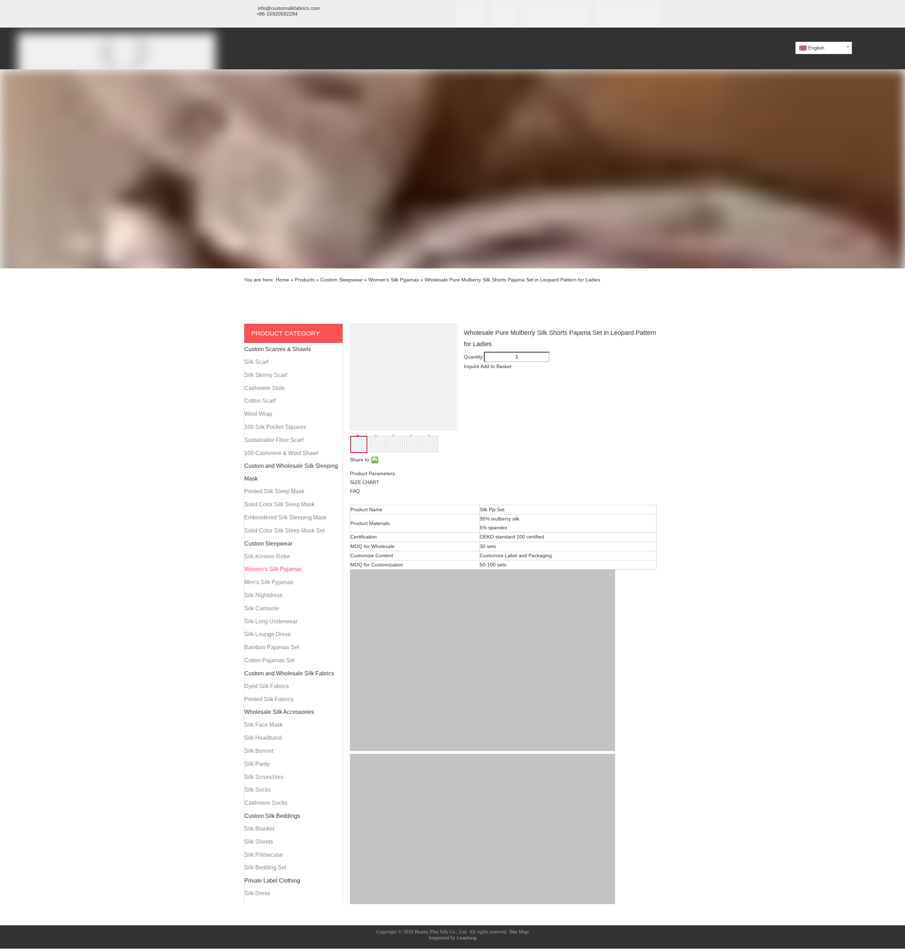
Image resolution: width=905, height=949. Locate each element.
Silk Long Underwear (270, 621)
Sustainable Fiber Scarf (273, 440)
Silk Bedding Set (265, 867)
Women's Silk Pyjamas (273, 569)
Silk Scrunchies (264, 777)
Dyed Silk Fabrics (266, 686)
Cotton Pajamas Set (269, 660)
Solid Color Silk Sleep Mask (279, 504)
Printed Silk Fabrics (268, 699)
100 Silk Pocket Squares (275, 427)
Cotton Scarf (259, 401)
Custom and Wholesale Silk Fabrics (289, 673)
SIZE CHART (364, 482)
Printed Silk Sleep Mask (274, 491)
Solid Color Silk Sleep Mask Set (284, 531)
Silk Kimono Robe (267, 556)
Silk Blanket (259, 829)
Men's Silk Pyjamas (268, 582)
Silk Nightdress (263, 595)
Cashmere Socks (265, 803)
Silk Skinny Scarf (265, 375)
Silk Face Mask (263, 725)
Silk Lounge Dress (267, 634)
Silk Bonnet (258, 751)
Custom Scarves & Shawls (277, 349)
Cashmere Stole (264, 388)
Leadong (467, 938)
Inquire (471, 366)
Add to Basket (496, 366)
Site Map (519, 932)
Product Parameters (372, 473)
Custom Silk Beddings (272, 816)
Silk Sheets (258, 842)
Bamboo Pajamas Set (271, 647)
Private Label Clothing (272, 881)
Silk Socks (257, 790)
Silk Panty (257, 764)
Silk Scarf (256, 362)
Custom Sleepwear (268, 544)
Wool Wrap (258, 414)
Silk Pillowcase (263, 855)
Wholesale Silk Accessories (279, 712)
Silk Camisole (261, 608)
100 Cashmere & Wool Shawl (281, 453)
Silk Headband (263, 738)
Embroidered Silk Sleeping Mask (285, 517)
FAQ (355, 491)
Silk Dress (257, 893)
